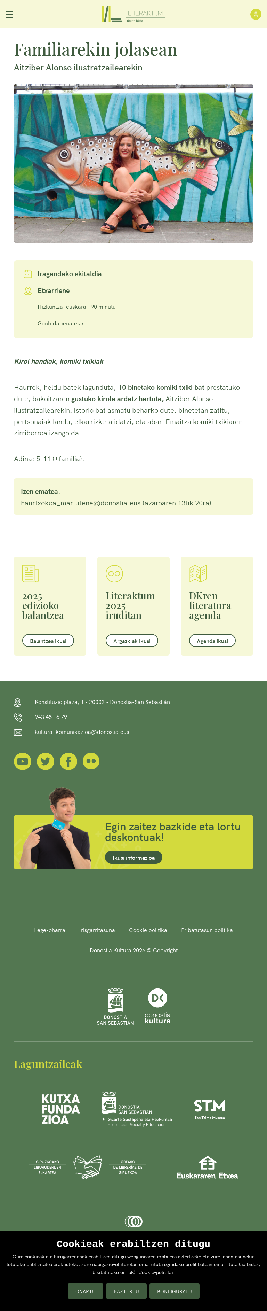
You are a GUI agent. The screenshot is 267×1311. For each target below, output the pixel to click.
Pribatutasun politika (207, 929)
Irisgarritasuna (97, 929)
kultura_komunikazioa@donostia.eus (82, 731)
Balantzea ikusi (48, 640)
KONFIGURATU (174, 1291)
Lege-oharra (49, 929)
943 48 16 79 (51, 716)
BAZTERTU (126, 1291)
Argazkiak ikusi (132, 640)
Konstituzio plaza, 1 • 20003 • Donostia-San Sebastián (102, 701)
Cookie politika (148, 929)
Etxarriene (54, 291)
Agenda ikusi (212, 640)
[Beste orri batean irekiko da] (22, 760)
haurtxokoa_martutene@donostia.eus (80, 502)
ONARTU (85, 1291)
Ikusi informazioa (134, 857)
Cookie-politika (155, 1272)
